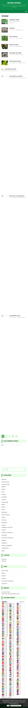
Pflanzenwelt (5, 502)
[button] (26, 11)
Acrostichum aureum (10, 69)
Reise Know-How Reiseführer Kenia (11, 594)
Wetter (3, 573)
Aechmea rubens (14, 44)
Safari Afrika (5, 570)
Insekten (4, 530)
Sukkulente (4, 522)
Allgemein (4, 479)
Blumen (3, 507)
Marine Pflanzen (6, 515)
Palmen (3, 517)
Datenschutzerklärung (16, 705)
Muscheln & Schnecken (7, 538)
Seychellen (4, 497)
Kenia (3, 492)
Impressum (4, 583)
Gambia (3, 489)
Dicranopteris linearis (15, 61)
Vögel (3, 551)
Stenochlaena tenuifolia (16, 76)
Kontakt (4, 576)
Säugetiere (4, 543)
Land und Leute (6, 484)
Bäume (3, 504)
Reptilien (4, 540)
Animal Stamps (5, 482)
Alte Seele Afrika (6, 592)
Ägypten (4, 486)
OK (8, 705)
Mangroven (4, 512)
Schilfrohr (12, 28)
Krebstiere (4, 535)
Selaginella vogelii (14, 19)
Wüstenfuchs (12, 23)
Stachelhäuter (5, 548)
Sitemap (4, 578)
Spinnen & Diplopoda (7, 545)
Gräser (3, 509)
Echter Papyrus (13, 36)
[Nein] (26, 703)
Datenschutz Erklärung (7, 581)
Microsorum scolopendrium (16, 196)
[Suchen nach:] (14, 469)
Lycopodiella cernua (14, 315)
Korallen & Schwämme (7, 532)
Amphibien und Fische (7, 527)
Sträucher (4, 520)
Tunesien (4, 499)
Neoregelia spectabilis (15, 53)
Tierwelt (4, 525)
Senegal (4, 494)
